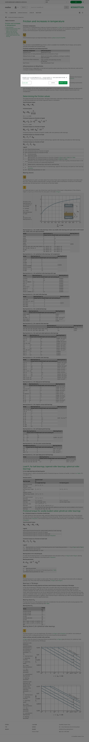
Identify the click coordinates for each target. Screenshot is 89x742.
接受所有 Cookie (63, 82)
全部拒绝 (53, 82)
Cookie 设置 (25, 82)
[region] (45, 80)
